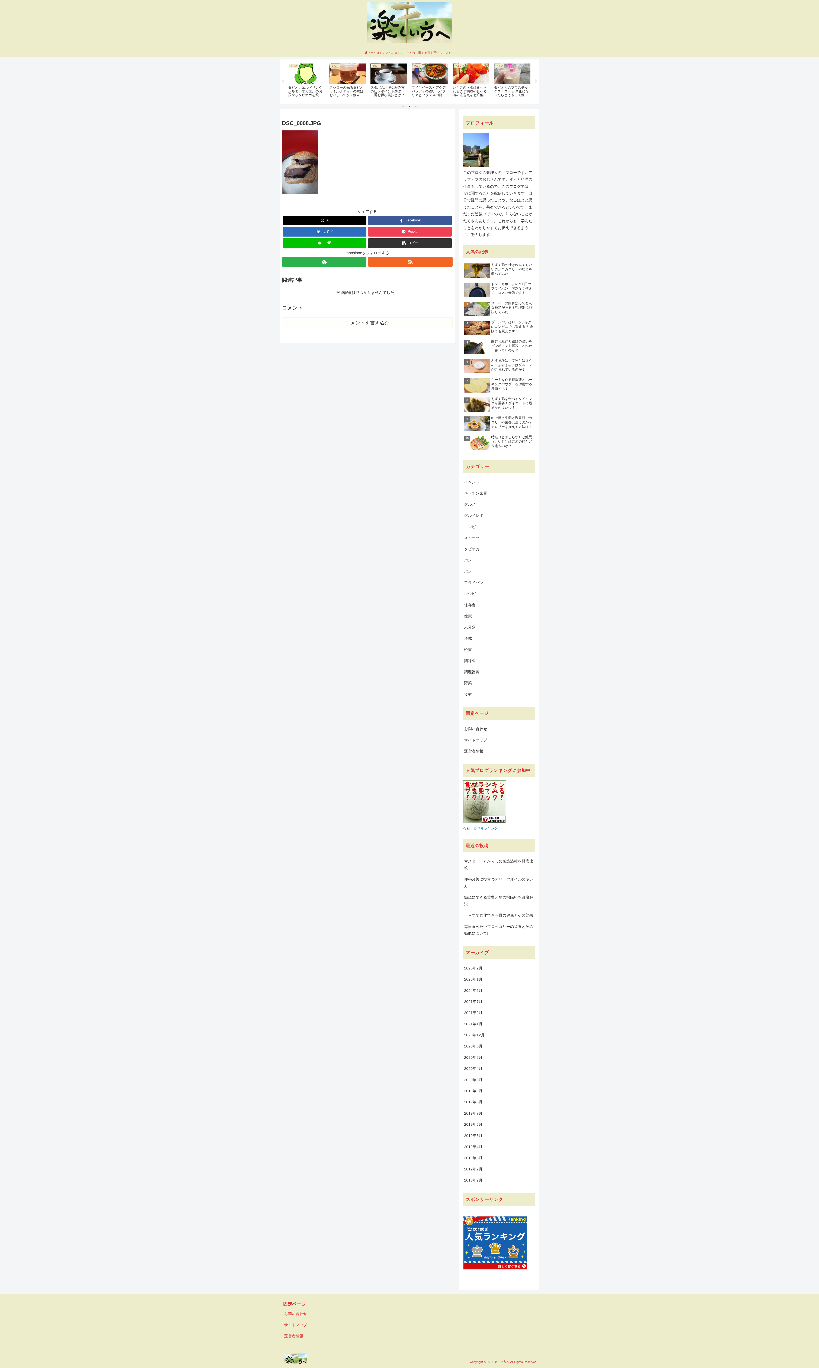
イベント (471, 482)
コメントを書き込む (367, 322)
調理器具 (471, 672)
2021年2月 (473, 1013)
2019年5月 (473, 1136)
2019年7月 (473, 1113)
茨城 (468, 638)
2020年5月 (473, 1057)
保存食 (470, 605)
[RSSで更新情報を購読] (410, 262)
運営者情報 (473, 751)
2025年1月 (473, 979)
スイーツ (471, 538)
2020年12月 (474, 1035)
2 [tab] (409, 106)
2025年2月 (473, 968)
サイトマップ (475, 740)
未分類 (470, 627)
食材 (468, 694)
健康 (468, 616)
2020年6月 (473, 1046)
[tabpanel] (306, 81)
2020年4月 (473, 1068)
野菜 (468, 683)
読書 (468, 649)
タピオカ (471, 549)
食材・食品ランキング (480, 829)
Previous (283, 81)
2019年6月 (473, 1124)
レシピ (470, 594)
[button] (410, 243)
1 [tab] (403, 106)
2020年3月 (473, 1080)
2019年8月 (473, 1102)
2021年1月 (473, 1024)
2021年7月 (473, 1002)
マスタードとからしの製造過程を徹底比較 (498, 864)
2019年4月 (473, 1147)
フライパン (473, 583)
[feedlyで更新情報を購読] (324, 262)
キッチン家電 (475, 493)
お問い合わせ (475, 729)
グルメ (470, 504)
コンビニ (471, 527)
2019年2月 (473, 1169)
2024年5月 (473, 990)
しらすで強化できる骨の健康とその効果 (498, 915)
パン (468, 560)
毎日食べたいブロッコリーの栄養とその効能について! (498, 930)
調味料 (470, 661)
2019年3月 (473, 1158)
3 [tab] (416, 106)
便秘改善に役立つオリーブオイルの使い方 (498, 882)
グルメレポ (473, 515)
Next (536, 81)
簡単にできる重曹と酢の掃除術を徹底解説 (498, 900)
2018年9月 (473, 1180)
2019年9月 (473, 1091)
